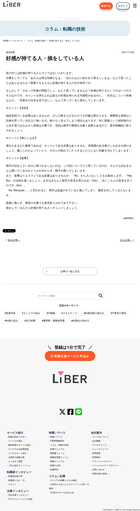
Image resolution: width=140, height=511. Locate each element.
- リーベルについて (100, 436)
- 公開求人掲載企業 (16, 457)
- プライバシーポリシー (102, 461)
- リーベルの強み (15, 440)
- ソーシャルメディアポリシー (105, 465)
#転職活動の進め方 (94, 313)
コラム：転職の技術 (36, 40)
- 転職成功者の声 (15, 476)
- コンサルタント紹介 (17, 453)
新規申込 (106, 5)
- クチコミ (11, 484)
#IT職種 (51, 313)
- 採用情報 (95, 453)
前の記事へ (14, 240)
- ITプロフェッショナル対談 (19, 498)
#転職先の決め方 (80, 320)
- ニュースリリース (100, 448)
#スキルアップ (69, 313)
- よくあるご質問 (15, 461)
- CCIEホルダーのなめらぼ (61, 492)
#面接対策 (10, 313)
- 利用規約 (95, 457)
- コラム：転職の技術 (59, 444)
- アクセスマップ (99, 444)
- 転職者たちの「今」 (17, 480)
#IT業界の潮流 (118, 313)
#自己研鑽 (29, 320)
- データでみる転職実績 (18, 448)
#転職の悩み (11, 320)
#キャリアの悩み (31, 313)
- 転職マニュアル (57, 448)
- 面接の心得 (54, 465)
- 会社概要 (95, 440)
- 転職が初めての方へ (17, 436)
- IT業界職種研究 (56, 440)
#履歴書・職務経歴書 (53, 320)
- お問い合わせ (97, 469)
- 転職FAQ (53, 469)
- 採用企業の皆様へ (100, 473)
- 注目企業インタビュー (18, 494)
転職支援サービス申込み (71, 356)
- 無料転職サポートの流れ (19, 444)
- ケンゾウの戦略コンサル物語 (63, 480)
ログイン (123, 5)
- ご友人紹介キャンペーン (19, 465)
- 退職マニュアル (57, 461)
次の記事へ (126, 240)
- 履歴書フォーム (57, 453)
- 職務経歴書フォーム (59, 457)
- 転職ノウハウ (55, 436)
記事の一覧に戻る (70, 271)
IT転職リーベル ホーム (13, 40)
